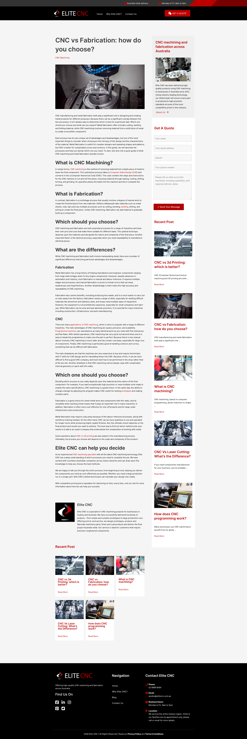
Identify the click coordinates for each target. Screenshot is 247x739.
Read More (64, 592)
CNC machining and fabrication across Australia (171, 46)
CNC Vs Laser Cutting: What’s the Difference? (67, 626)
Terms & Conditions (154, 734)
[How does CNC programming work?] (100, 609)
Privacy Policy (134, 734)
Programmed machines (65, 331)
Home (100, 14)
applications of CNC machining (84, 324)
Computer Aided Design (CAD (123, 172)
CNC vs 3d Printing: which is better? (68, 582)
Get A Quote (164, 128)
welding (124, 206)
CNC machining (77, 169)
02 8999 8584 (155, 687)
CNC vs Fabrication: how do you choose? (98, 582)
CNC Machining (62, 57)
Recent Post (65, 547)
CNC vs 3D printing (85, 436)
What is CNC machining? (126, 580)
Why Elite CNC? (114, 14)
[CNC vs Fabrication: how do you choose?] (100, 565)
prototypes (126, 391)
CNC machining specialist (84, 454)
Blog (114, 697)
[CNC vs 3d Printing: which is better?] (69, 565)
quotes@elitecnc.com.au (160, 696)
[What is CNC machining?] (130, 565)
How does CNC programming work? (97, 626)
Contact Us (130, 14)
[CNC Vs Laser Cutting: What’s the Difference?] (69, 609)
